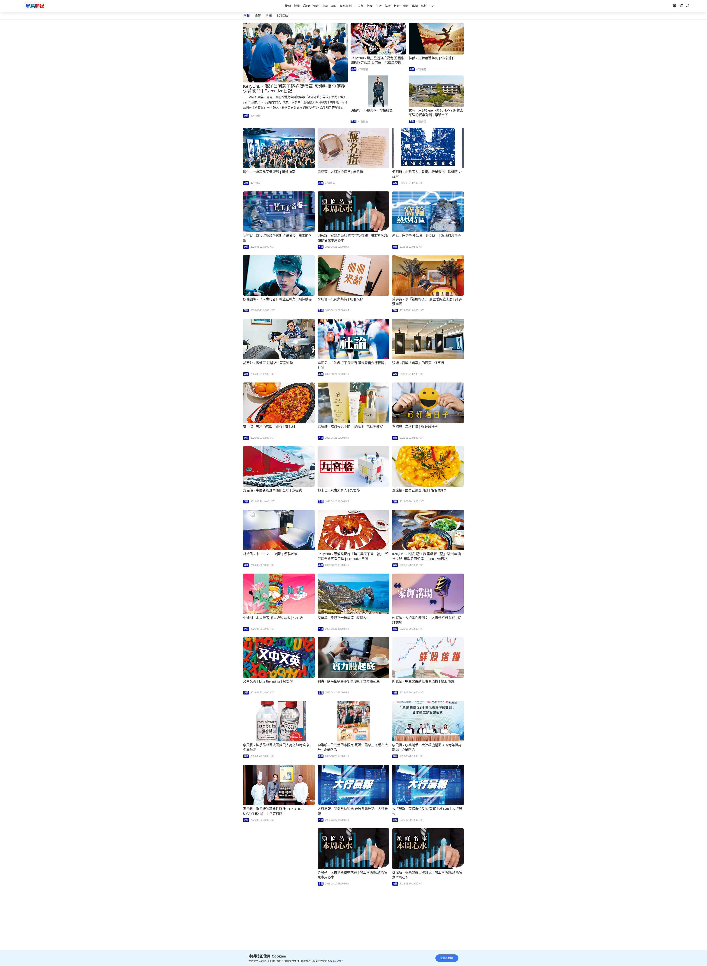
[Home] (35, 6)
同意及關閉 (446, 958)
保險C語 (282, 15)
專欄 (269, 15)
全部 (258, 15)
